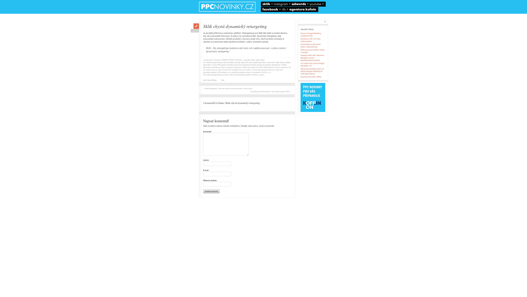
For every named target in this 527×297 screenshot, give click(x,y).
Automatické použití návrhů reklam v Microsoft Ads (311, 45)
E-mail (206, 170)
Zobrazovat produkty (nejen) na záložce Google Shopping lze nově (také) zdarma (312, 71)
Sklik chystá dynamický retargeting (235, 26)
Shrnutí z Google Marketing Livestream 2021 (311, 34)
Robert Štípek (212, 80)
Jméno (206, 160)
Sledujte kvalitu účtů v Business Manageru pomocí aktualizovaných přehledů (312, 57)
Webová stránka (210, 180)
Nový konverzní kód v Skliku (311, 76)
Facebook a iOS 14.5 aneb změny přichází (310, 40)
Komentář (207, 131)
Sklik (222, 80)
